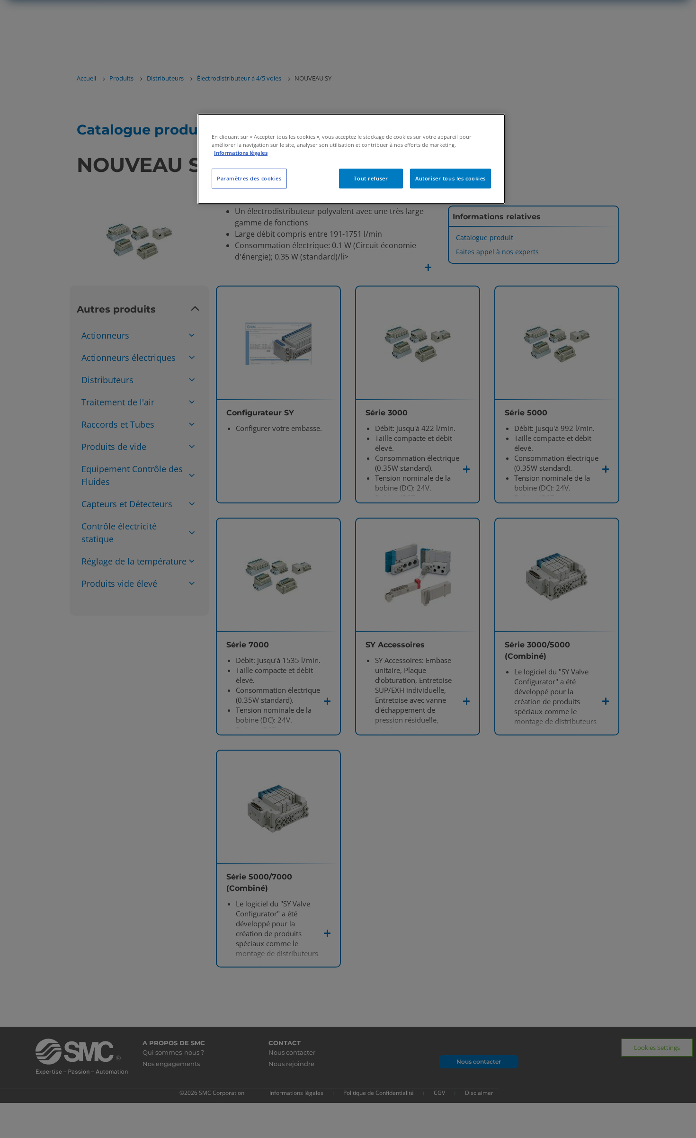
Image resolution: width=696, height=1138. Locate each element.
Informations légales (241, 152)
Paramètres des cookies (249, 178)
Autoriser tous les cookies (450, 178)
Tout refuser (371, 178)
